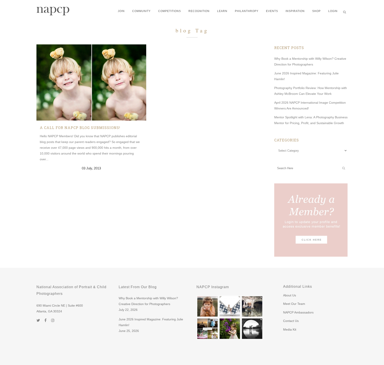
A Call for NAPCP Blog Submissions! (80, 127)
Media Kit (289, 329)
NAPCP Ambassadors (298, 312)
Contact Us (291, 321)
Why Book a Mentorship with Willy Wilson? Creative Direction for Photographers (148, 301)
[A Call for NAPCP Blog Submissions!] (91, 82)
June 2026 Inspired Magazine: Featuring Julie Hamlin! (151, 322)
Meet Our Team (294, 303)
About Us (289, 295)
